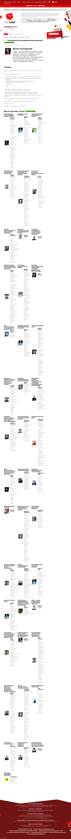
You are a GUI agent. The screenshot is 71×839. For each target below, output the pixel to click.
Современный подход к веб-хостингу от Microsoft (37, 115)
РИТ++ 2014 (43, 806)
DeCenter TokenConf (26, 810)
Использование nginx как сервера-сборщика (36, 565)
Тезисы (14, 2)
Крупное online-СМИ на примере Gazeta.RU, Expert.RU (24, 417)
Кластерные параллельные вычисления (7, 774)
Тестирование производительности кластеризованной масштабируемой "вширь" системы (9, 635)
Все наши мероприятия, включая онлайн (35, 811)
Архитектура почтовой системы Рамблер (22, 266)
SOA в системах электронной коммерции (35, 507)
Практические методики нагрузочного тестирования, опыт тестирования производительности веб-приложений (36, 382)
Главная (6, 34)
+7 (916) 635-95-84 (48, 816)
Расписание (6, 2)
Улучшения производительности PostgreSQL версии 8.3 (23, 379)
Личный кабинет (55, 2)
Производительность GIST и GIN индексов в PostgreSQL (23, 326)
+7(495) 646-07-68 (47, 815)
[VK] (10, 3)
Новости (24, 2)
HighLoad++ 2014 (44, 805)
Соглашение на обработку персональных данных (18, 832)
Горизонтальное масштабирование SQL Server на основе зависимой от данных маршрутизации (23, 603)
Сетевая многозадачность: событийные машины (23, 686)
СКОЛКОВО (8, 26)
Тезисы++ (19, 2)
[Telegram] (6, 3)
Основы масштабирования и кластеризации (23, 565)
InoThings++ (33, 810)
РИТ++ (19, 810)
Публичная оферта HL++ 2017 (25, 829)
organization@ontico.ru (42, 817)
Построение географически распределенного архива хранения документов (36, 232)
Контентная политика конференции (57, 832)
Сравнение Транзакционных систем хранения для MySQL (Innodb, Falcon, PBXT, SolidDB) (10, 419)
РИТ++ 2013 (48, 806)
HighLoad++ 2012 (52, 805)
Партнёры (45, 2)
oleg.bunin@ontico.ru (39, 816)
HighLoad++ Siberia (48, 810)
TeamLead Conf (40, 810)
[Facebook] (8, 3)
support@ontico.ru (38, 815)
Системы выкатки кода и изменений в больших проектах (9, 115)
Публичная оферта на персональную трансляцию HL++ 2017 (23, 830)
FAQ (28, 2)
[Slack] (4, 3)
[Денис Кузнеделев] (8, 51)
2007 (11, 34)
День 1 (34, 805)
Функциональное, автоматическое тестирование (8, 172)
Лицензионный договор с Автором (39, 832)
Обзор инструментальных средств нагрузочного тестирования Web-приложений (10, 471)
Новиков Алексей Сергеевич (26, 569)
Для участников (37, 2)
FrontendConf (13, 776)
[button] (6, 37)
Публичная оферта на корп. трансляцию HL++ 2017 (51, 830)
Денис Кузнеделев (22, 49)
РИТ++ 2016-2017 (23, 806)
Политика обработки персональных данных (44, 829)
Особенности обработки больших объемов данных (36, 470)
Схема (32, 2)
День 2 (38, 805)
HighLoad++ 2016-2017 (20, 805)
